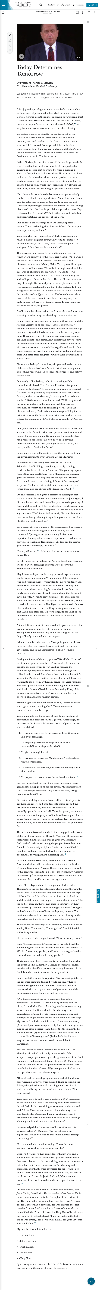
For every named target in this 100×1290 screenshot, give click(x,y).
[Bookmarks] (83, 12)
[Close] (10, 35)
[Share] (10, 50)
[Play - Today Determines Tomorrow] (21, 56)
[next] (96, 647)
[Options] (94, 12)
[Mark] (10, 40)
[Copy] (10, 46)
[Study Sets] (77, 12)
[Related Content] (89, 12)
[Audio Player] (91, 1281)
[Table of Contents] (3, 12)
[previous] (3, 647)
